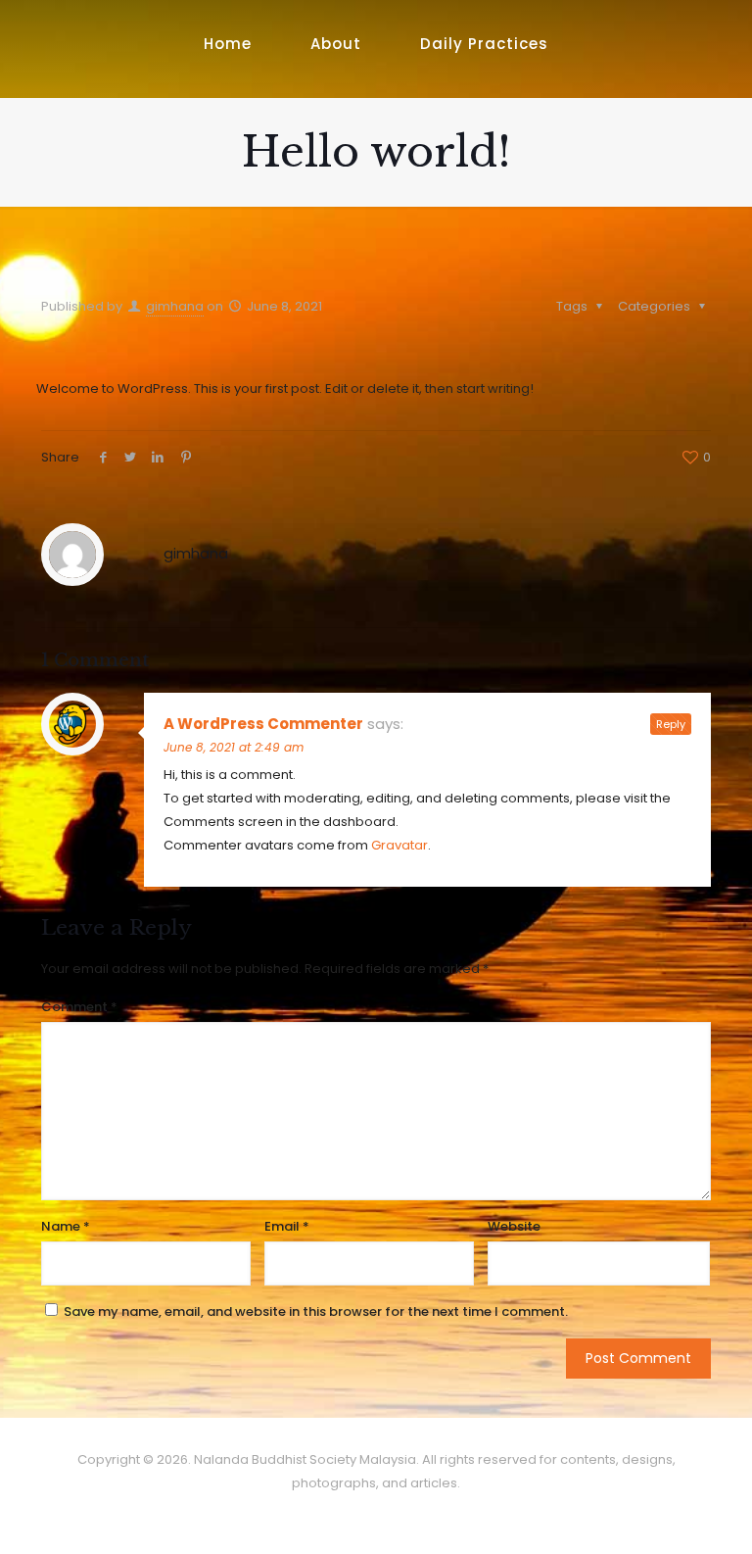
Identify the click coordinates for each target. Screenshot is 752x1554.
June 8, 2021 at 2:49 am (234, 747)
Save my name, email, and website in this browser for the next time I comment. (316, 1311)
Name (65, 1226)
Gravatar (399, 845)
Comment (79, 1006)
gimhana (175, 306)
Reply (670, 724)
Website (514, 1226)
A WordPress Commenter (263, 723)
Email (286, 1226)
